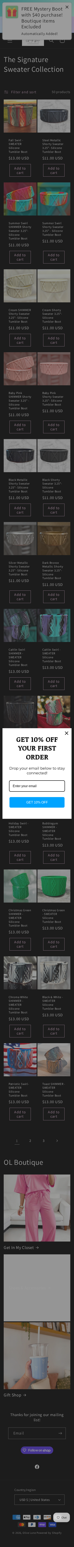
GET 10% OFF (37, 802)
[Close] (67, 733)
